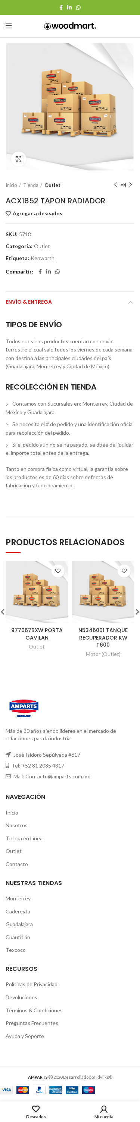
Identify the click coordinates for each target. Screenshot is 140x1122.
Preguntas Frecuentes (32, 1023)
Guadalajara (19, 924)
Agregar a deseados (37, 213)
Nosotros (17, 825)
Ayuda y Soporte (25, 1036)
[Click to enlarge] (18, 158)
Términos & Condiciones (34, 1010)
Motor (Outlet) (103, 654)
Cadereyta (18, 911)
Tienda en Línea (24, 838)
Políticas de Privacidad (31, 984)
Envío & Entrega (29, 302)
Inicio (11, 185)
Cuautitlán (18, 937)
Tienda (30, 185)
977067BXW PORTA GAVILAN (37, 633)
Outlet (52, 185)
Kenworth (43, 258)
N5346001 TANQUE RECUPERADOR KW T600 (103, 637)
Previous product (115, 185)
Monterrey (18, 898)
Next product (130, 185)
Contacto (17, 864)
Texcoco (16, 950)
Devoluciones (21, 997)
